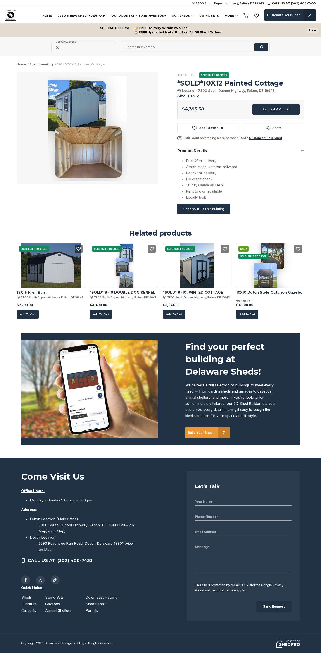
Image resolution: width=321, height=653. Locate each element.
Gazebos (52, 604)
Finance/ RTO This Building (204, 209)
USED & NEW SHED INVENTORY (81, 15)
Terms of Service (223, 590)
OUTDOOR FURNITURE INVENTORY (138, 15)
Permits (92, 610)
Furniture (29, 604)
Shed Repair (96, 604)
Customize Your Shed (283, 15)
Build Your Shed (200, 432)
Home (21, 64)
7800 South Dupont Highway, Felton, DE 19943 (230, 3)
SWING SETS (209, 15)
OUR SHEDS (181, 15)
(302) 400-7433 (303, 3)
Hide (312, 30)
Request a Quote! (276, 109)
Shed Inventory (41, 64)
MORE (229, 15)
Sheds (26, 597)
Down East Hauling (101, 597)
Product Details (192, 151)
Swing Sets (54, 597)
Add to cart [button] (28, 314)
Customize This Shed (265, 138)
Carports (28, 610)
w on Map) (56, 531)
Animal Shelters (58, 610)
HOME (47, 15)
